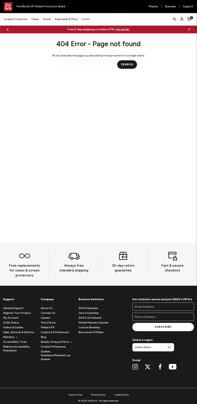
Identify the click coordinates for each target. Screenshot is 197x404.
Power (47, 19)
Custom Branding (89, 327)
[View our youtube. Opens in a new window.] (172, 367)
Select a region (142, 340)
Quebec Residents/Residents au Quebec (55, 355)
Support (188, 6)
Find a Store (48, 322)
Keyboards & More (66, 19)
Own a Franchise (88, 313)
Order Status (11, 322)
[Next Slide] (189, 29)
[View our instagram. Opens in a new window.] (135, 367)
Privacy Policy (98, 394)
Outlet (86, 19)
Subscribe (163, 326)
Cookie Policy (121, 394)
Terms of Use (75, 394)
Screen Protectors (16, 19)
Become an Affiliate (90, 332)
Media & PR (47, 327)
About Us (47, 308)
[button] (9, 337)
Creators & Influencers (55, 332)
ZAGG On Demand (89, 317)
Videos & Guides (13, 327)
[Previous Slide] (7, 29)
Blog (43, 337)
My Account (11, 317)
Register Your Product (17, 313)
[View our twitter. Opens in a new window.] (147, 367)
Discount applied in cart (139, 29)
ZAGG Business (88, 308)
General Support (13, 308)
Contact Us (48, 313)
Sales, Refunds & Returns (18, 332)
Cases (35, 19)
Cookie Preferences (53, 346)
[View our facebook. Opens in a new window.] (160, 367)
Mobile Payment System (93, 322)
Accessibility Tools (15, 342)
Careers (45, 317)
